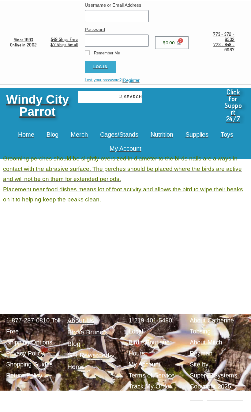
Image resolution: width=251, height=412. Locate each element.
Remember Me (106, 53)
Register (131, 80)
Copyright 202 (209, 386)
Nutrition (162, 134)
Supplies (196, 134)
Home (26, 134)
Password (95, 29)
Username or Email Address (113, 5)
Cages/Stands (119, 134)
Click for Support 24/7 (233, 105)
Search (132, 97)
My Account (125, 148)
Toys (227, 134)
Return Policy (24, 375)
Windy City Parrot (37, 105)
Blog (52, 134)
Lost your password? (103, 80)
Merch (79, 134)
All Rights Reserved (216, 397)
